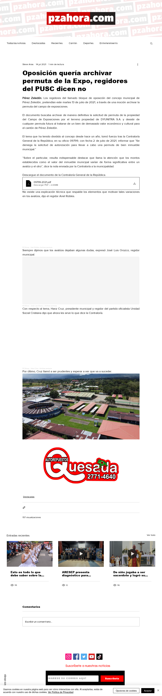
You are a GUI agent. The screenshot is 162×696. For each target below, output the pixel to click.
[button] (151, 43)
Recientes (56, 43)
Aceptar (148, 690)
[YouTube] (92, 657)
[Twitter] (84, 657)
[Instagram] (68, 657)
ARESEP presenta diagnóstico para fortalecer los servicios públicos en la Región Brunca (80, 574)
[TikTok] (99, 657)
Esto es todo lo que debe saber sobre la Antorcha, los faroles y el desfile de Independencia (28, 574)
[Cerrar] (158, 690)
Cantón (73, 43)
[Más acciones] (138, 64)
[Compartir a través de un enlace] (23, 507)
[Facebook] (76, 657)
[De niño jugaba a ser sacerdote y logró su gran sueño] (132, 554)
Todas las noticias (16, 43)
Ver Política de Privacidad (60, 692)
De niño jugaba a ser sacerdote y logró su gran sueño (129, 574)
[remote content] (81, 223)
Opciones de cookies (126, 690)
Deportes (88, 43)
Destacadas (38, 43)
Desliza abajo (5, 682)
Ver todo (151, 535)
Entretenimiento (109, 43)
